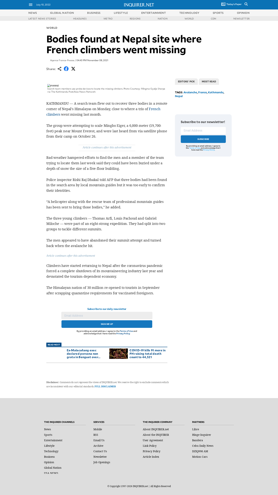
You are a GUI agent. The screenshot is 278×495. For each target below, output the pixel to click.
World (51, 28)
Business (49, 456)
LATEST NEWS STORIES (42, 18)
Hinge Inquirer (201, 435)
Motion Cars (199, 456)
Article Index (151, 456)
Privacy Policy (123, 333)
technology (189, 13)
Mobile (97, 429)
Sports (48, 435)
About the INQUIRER (156, 435)
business (93, 13)
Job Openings (101, 462)
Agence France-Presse (62, 60)
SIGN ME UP (107, 324)
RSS (95, 435)
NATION (163, 18)
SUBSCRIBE (203, 139)
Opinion (49, 462)
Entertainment (53, 440)
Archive (98, 445)
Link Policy (150, 445)
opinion (243, 13)
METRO (108, 18)
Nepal (179, 96)
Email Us (98, 440)
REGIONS (135, 18)
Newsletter (100, 456)
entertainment (153, 13)
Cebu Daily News (202, 445)
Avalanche (190, 92)
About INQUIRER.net (156, 429)
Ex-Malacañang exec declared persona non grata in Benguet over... (84, 353)
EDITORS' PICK (186, 81)
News (32, 13)
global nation (62, 13)
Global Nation (52, 467)
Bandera (197, 440)
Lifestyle (49, 445)
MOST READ (209, 81)
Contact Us (100, 451)
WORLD (189, 18)
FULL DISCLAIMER (105, 386)
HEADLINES (80, 18)
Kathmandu (216, 92)
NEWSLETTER (241, 18)
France (202, 92)
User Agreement (153, 440)
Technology (51, 451)
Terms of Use (126, 331)
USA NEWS (51, 473)
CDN (213, 18)
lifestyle (121, 13)
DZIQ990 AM (200, 451)
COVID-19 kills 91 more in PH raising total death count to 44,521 (147, 353)
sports (218, 13)
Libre (195, 429)
